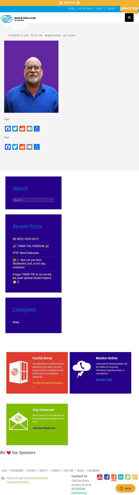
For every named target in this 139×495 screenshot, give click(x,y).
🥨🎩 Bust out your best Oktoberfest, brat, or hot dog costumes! (29, 263)
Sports (31, 470)
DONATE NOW (129, 8)
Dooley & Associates (36, 478)
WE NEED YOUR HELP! (26, 239)
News (99, 8)
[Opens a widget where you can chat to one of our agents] (125, 488)
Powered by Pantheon (18, 482)
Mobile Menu (129, 17)
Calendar (93, 470)
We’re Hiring (86, 8)
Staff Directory (79, 493)
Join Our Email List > (44, 428)
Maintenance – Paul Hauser (61, 35)
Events (56, 470)
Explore (68, 470)
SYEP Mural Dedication (26, 253)
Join (4, 470)
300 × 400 (38, 35)
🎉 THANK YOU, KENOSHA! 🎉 (31, 246)
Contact (111, 8)
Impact (43, 470)
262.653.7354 (104, 379)
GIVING (71, 8)
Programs (17, 470)
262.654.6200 (78, 488)
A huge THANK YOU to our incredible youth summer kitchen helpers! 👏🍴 (32, 278)
